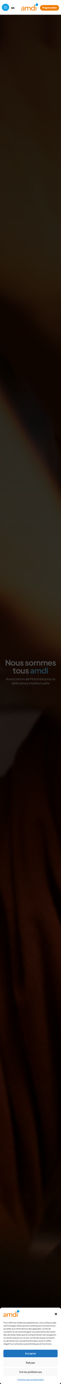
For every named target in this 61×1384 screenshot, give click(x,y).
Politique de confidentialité (30, 1379)
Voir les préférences (30, 1371)
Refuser (30, 1362)
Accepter (30, 1353)
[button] (56, 1314)
